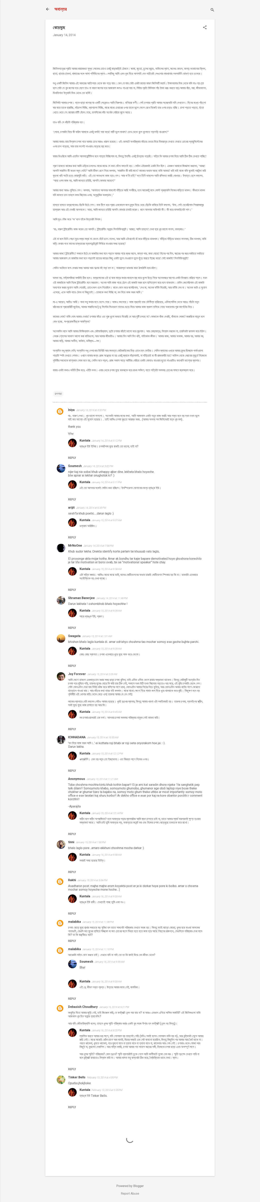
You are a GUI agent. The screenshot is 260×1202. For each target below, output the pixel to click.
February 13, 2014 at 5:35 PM (107, 1090)
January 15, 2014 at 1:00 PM (91, 842)
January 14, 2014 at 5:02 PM (98, 466)
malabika (74, 921)
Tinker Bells (76, 1077)
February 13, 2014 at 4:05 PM (102, 1077)
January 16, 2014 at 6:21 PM (114, 1007)
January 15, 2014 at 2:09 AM (102, 674)
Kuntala (85, 440)
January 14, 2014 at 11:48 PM (112, 598)
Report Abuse (130, 1193)
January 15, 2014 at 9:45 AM (107, 712)
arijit (71, 507)
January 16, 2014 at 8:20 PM (107, 1030)
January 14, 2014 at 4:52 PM (91, 410)
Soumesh (75, 466)
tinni (71, 842)
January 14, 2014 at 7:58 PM (98, 545)
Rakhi (72, 880)
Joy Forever (77, 674)
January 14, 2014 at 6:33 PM (91, 507)
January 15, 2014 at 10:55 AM (102, 737)
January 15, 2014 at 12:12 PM (107, 753)
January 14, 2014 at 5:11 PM (107, 482)
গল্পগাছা (58, 394)
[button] (205, 27)
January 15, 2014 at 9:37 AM (107, 520)
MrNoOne (75, 545)
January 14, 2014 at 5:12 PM (107, 440)
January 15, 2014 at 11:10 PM (98, 949)
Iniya (71, 410)
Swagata (74, 636)
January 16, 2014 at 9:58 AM (107, 854)
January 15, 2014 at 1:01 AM (97, 636)
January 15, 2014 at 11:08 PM (98, 921)
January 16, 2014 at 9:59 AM (107, 896)
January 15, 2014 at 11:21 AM (102, 779)
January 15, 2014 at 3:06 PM (92, 880)
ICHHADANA (77, 737)
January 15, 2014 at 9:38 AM (107, 569)
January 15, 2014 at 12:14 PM (107, 813)
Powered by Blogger (130, 1186)
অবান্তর (60, 9)
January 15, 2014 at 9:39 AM (107, 610)
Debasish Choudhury (83, 1007)
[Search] (212, 10)
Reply (72, 457)
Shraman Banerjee (81, 598)
